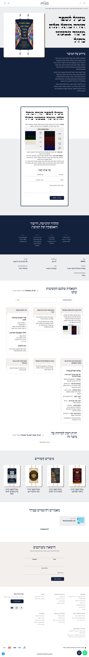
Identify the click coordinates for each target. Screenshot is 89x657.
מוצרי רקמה (41, 618)
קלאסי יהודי (23, 268)
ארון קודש (62, 597)
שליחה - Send (57, 198)
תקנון (83, 609)
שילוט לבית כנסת (59, 613)
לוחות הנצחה (61, 616)
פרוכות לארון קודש (39, 597)
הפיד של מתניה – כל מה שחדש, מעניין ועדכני (76, 597)
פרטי (54, 559)
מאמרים (41, 613)
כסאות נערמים (61, 603)
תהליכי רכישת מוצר (79, 629)
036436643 (17, 601)
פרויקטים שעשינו (80, 605)
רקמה (42, 594)
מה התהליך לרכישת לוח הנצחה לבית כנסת (77, 632)
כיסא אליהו (62, 601)
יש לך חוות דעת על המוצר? (26, 435)
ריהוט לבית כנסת (60, 594)
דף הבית (86, 9)
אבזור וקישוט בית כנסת (59, 620)
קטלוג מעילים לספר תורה (76, 9)
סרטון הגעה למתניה (80, 601)
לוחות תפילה (61, 618)
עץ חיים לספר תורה (80, 616)
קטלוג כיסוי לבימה (39, 599)
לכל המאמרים (44, 529)
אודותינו (82, 594)
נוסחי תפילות (41, 624)
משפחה (34, 559)
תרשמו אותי (57, 579)
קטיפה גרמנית (51, 268)
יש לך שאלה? (24, 291)
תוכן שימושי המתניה (39, 622)
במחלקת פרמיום (76, 418)
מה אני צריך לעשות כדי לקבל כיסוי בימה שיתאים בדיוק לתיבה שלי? (76, 636)
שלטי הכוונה (61, 622)
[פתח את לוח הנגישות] (3, 653)
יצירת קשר (82, 603)
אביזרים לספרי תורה (79, 613)
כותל (83, 275)
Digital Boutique (47, 654)
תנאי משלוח (82, 607)
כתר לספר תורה (81, 620)
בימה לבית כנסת (60, 599)
